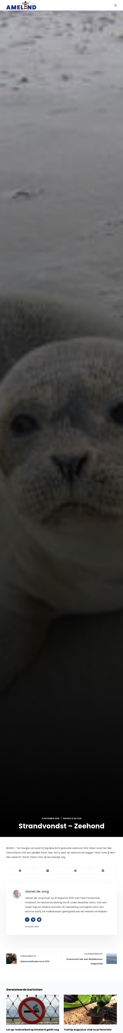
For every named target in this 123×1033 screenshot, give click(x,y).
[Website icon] (33, 919)
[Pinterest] (75, 871)
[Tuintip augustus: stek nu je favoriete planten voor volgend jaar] (90, 1009)
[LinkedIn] (103, 871)
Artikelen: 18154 (32, 926)
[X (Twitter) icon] (39, 919)
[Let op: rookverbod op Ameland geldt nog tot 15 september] (32, 1009)
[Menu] (115, 5)
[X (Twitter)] (48, 871)
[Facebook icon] (27, 919)
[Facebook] (20, 871)
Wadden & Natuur (72, 818)
